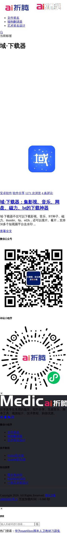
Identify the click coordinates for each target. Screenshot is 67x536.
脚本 (36, 530)
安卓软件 (6, 193)
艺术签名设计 (16, 25)
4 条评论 (47, 193)
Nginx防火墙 (15, 455)
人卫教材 (45, 530)
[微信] (9, 417)
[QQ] (5, 417)
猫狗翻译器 (14, 21)
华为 (18, 530)
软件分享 (19, 193)
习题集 (55, 530)
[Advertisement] (33, 87)
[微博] (2, 417)
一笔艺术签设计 (17, 482)
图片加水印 (14, 474)
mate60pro (27, 530)
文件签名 (13, 17)
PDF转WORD (16, 478)
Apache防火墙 (16, 459)
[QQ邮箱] (12, 417)
